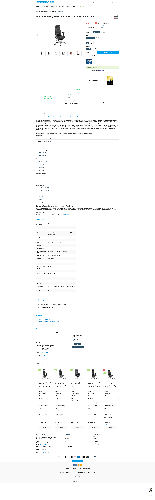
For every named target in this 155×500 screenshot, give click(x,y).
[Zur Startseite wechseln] (45, 2)
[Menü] (153, 488)
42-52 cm (88, 48)
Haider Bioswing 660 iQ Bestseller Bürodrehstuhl (94, 382)
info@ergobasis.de (43, 444)
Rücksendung (95, 441)
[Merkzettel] (113, 3)
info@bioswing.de (45, 352)
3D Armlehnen (89, 32)
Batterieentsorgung (68, 446)
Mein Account (95, 436)
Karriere (66, 447)
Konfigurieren (78, 344)
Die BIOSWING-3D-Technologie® (45, 138)
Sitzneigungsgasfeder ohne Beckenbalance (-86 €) (49, 146)
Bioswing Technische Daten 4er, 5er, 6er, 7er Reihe (49, 321)
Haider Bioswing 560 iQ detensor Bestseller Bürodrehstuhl (61, 382)
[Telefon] (81, 465)
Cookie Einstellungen (97, 444)
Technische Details (50, 113)
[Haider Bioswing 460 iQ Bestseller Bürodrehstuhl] (45, 374)
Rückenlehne (41, 164)
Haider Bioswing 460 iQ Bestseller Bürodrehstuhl (45, 382)
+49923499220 (45, 355)
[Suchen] (93, 2)
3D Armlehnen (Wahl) (43, 176)
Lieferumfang (57, 113)
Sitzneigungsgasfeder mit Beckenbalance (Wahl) (49, 143)
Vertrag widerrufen (96, 443)
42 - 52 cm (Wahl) (42, 152)
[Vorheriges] (37, 35)
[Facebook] (74, 465)
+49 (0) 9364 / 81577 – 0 (45, 441)
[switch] (151, 495)
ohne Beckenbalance (100, 37)
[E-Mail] (78, 465)
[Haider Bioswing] (116, 17)
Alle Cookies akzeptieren (78, 346)
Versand (101, 70)
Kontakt (94, 438)
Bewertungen (70, 113)
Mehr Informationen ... (77, 340)
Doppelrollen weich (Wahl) (44, 187)
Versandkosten (81, 470)
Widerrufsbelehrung (68, 443)
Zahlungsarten (67, 441)
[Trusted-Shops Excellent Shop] (110, 80)
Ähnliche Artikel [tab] (40, 363)
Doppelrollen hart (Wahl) (44, 190)
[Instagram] (76, 465)
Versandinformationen (69, 444)
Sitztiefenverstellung (43, 161)
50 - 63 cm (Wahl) (42, 155)
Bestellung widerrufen (77, 460)
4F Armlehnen (104, 32)
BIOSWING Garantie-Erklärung (69, 214)
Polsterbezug (41, 202)
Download (64, 113)
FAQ (94, 439)
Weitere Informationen (78, 113)
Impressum (67, 438)
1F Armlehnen (96, 32)
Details (44, 427)
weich (87, 43)
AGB (66, 436)
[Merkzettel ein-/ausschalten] (49, 378)
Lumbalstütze (41, 170)
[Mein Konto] (115, 3)
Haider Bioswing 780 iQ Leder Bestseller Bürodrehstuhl (77, 382)
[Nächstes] (82, 35)
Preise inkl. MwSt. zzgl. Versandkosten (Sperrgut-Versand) (97, 25)
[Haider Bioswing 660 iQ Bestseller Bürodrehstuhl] (94, 374)
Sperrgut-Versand (42, 424)
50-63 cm (94, 48)
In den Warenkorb (108, 52)
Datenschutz (67, 439)
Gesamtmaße (41, 196)
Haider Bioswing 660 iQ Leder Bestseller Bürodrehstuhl (110, 382)
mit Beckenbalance (90, 37)
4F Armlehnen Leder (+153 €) (44, 181)
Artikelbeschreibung (41, 113)
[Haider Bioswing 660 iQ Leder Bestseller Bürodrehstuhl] (110, 374)
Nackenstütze (41, 167)
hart (91, 43)
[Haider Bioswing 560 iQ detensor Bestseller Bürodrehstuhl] (61, 374)
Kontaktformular (46, 452)
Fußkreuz (41, 199)
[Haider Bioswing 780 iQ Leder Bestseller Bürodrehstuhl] (77, 374)
